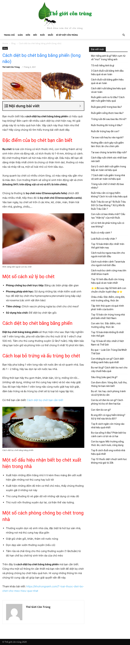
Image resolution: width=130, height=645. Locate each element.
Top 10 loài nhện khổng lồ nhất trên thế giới (107, 334)
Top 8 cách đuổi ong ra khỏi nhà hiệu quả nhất (108, 452)
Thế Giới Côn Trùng (11, 67)
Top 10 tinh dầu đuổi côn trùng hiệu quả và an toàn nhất (107, 281)
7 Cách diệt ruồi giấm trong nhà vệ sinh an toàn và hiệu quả (108, 177)
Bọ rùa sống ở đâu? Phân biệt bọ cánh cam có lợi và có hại (108, 434)
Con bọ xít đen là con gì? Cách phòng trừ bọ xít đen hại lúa (107, 402)
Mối (35, 35)
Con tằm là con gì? (101, 409)
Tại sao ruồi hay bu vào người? (107, 137)
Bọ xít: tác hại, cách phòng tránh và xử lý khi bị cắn (108, 393)
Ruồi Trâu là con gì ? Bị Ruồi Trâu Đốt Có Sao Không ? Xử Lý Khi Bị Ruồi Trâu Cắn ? (108, 205)
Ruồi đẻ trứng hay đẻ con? (105, 131)
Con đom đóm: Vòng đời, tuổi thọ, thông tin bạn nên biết (109, 384)
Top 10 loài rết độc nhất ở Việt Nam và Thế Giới (107, 343)
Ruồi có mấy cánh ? (101, 232)
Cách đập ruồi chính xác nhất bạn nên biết (109, 159)
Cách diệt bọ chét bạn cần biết (45, 400)
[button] (124, 35)
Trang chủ (9, 35)
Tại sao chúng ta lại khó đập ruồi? (109, 152)
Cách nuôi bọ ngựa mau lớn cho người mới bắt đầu (108, 254)
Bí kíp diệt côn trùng (67, 35)
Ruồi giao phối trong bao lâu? (106, 107)
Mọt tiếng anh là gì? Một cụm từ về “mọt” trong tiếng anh (108, 57)
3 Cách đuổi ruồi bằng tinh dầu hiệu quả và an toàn (107, 72)
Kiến (28, 35)
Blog (13, 43)
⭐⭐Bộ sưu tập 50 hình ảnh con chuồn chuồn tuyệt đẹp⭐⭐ (108, 290)
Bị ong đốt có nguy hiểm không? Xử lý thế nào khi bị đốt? (108, 417)
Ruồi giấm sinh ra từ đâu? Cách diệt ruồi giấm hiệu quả (108, 99)
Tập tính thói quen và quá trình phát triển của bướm (107, 307)
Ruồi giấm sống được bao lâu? (107, 113)
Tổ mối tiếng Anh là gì (102, 65)
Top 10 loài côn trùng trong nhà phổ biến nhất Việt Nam (108, 316)
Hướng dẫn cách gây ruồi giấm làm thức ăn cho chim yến (107, 144)
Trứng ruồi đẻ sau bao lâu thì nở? (108, 119)
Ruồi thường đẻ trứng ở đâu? (106, 125)
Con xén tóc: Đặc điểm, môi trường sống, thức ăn (106, 325)
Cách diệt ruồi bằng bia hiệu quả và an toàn (108, 90)
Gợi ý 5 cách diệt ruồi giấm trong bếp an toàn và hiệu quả (108, 168)
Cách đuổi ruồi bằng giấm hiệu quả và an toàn (107, 81)
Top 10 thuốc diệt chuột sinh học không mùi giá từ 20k (109, 461)
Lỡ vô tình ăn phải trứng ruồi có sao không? (107, 225)
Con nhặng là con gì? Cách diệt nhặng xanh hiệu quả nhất (107, 360)
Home (5, 43)
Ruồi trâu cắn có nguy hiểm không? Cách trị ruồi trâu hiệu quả (109, 195)
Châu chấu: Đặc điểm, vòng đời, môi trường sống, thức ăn (108, 299)
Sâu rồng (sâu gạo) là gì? (104, 377)
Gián (20, 35)
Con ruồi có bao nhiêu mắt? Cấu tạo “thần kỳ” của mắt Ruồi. (108, 216)
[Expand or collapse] (80, 106)
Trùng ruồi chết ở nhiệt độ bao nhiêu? (107, 186)
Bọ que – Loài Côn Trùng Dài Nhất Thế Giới (109, 352)
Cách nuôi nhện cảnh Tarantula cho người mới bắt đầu (108, 263)
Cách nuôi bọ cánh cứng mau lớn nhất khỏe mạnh (108, 272)
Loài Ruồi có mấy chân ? (104, 238)
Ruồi (42, 35)
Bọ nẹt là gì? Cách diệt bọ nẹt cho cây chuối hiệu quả (109, 369)
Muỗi (50, 35)
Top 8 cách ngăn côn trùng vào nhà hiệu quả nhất (107, 426)
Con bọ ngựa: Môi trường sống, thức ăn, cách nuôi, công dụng (107, 443)
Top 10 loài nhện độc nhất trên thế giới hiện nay (107, 246)
